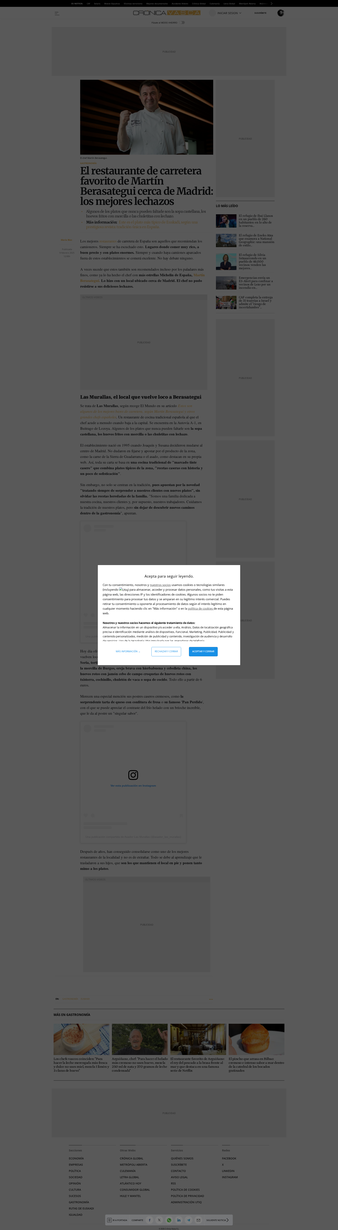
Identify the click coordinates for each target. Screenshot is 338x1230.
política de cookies (201, 608)
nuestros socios (160, 585)
